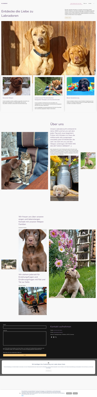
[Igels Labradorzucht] (16, 5)
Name (4, 324)
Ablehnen (75, 393)
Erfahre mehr (68, 17)
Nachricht (5, 330)
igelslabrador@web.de (58, 332)
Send (25, 355)
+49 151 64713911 (58, 330)
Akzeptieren (48, 370)
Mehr (23, 395)
